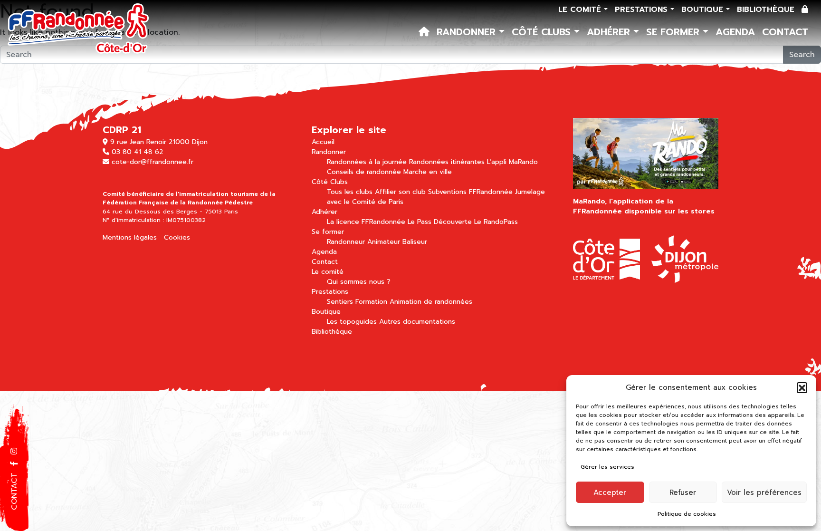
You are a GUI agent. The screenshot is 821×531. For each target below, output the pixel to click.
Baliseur (414, 242)
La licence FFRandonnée (366, 222)
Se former (674, 32)
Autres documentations (417, 322)
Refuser (682, 492)
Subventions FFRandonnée (470, 192)
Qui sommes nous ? (359, 282)
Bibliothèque (765, 9)
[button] (802, 387)
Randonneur (346, 242)
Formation (371, 302)
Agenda (735, 32)
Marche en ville (427, 172)
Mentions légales (130, 237)
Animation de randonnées (431, 302)
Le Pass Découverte (440, 222)
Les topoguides (352, 322)
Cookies (177, 237)
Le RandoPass (496, 222)
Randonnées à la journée (367, 162)
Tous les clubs (349, 192)
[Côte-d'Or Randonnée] (79, 29)
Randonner (468, 32)
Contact (785, 32)
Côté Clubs (543, 32)
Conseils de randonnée (364, 172)
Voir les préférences (764, 492)
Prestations (642, 9)
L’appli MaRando (512, 162)
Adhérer (610, 32)
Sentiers (340, 302)
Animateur (383, 242)
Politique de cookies (687, 514)
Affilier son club (400, 192)
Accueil (323, 142)
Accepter (609, 492)
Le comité (581, 9)
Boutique (703, 9)
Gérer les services (607, 467)
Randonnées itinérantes (447, 162)
